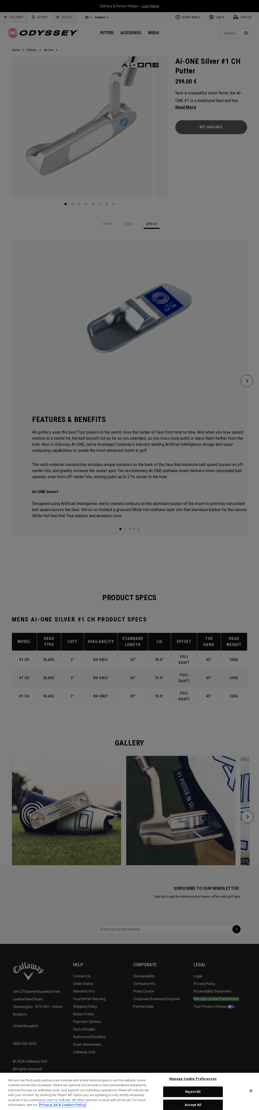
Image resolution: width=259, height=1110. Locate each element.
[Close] (250, 1090)
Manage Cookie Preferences (193, 1079)
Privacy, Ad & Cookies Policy (62, 1105)
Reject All (193, 1092)
